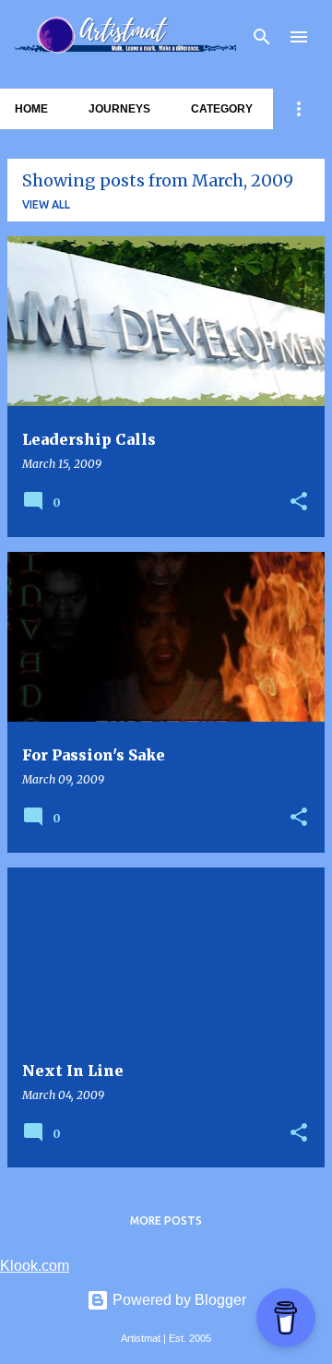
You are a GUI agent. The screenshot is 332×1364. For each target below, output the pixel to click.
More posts (166, 1220)
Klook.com (34, 1266)
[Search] (262, 37)
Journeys (119, 108)
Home (31, 108)
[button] (299, 502)
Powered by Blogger (177, 1300)
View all (46, 204)
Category (222, 108)
